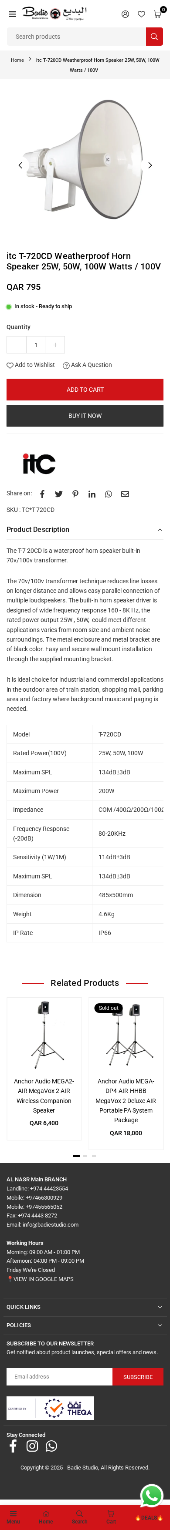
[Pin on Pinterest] (75, 493)
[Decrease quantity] (16, 344)
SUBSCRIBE (138, 1377)
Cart (111, 1522)
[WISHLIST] (141, 13)
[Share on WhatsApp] (108, 493)
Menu (13, 1522)
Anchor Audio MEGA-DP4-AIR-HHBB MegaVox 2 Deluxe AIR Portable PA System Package (125, 1101)
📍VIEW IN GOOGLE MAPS (40, 1279)
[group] (85, 163)
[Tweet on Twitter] (59, 493)
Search (80, 1522)
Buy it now (85, 415)
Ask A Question (91, 364)
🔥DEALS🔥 (149, 1518)
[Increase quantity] (55, 344)
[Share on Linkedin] (92, 493)
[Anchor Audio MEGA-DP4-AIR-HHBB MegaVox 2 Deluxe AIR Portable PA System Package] (126, 1035)
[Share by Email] (125, 493)
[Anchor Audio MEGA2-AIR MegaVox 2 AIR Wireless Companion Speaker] (44, 1035)
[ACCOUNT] (125, 13)
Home (17, 60)
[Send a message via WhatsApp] (152, 1496)
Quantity (19, 326)
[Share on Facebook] (42, 493)
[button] (12, 13)
